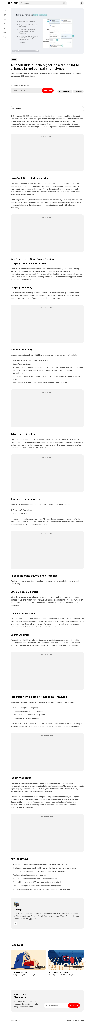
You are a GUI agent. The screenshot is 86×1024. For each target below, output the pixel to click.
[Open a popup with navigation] (4, 3)
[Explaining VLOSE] (28, 960)
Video (14, 60)
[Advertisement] (47, 154)
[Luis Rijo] (16, 904)
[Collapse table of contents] (13, 109)
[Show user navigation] (82, 3)
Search (26, 3)
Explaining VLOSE (19, 972)
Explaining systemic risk (60, 972)
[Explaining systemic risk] (66, 960)
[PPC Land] (13, 3)
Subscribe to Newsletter (20, 85)
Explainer (35, 975)
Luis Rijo (18, 909)
